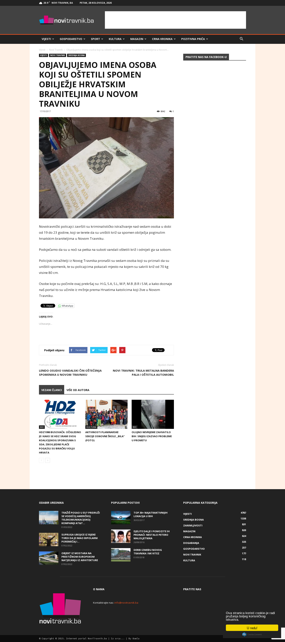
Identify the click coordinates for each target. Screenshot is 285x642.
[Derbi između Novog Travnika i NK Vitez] (120, 555)
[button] (241, 39)
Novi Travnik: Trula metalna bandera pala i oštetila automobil (143, 372)
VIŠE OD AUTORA (77, 390)
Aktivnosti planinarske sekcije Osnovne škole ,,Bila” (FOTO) (105, 436)
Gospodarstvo (71, 39)
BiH (42, 427)
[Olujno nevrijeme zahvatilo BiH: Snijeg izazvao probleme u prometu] (153, 414)
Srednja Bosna (76, 55)
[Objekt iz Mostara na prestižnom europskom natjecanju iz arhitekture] (48, 558)
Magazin (136, 39)
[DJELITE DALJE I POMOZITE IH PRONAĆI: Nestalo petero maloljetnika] (120, 536)
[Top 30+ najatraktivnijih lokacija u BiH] (120, 517)
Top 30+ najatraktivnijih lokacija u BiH (151, 514)
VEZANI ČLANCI (51, 390)
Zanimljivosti (192, 525)
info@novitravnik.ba (126, 602)
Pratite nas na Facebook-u (206, 57)
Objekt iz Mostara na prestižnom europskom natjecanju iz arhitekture (79, 556)
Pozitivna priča (193, 39)
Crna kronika (162, 39)
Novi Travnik (56, 49)
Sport (95, 39)
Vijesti (46, 39)
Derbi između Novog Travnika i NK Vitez (148, 551)
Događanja (191, 543)
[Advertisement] (175, 20)
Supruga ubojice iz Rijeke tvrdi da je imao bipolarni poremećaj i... (79, 538)
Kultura (115, 39)
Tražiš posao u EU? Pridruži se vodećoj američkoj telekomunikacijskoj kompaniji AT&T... (80, 518)
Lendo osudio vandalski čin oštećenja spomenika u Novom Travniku (70, 372)
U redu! (252, 627)
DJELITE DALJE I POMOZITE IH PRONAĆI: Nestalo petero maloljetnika (152, 535)
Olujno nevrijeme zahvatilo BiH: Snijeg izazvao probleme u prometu (152, 436)
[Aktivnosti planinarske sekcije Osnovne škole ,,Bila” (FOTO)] (106, 414)
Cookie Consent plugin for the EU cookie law (252, 634)
